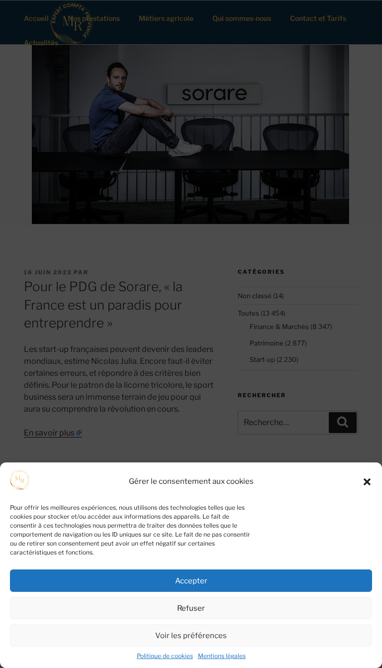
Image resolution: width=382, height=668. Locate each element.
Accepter (191, 580)
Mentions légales (222, 656)
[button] (367, 482)
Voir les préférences (191, 635)
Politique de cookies (165, 656)
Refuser (191, 608)
